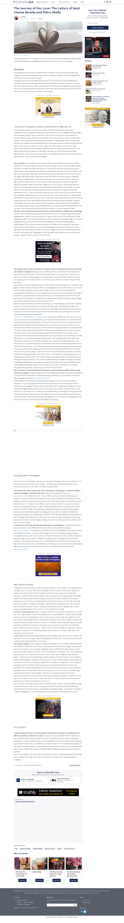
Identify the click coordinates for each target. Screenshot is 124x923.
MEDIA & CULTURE (42, 2)
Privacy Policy (86, 902)
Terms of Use (86, 900)
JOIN (82, 2)
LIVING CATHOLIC (63, 2)
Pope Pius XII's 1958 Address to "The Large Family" (30, 317)
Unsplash (27, 55)
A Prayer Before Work (98, 73)
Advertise (19, 902)
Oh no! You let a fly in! (98, 88)
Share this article (75, 765)
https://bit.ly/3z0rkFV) (21, 549)
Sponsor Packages (28, 902)
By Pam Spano (95, 75)
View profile (33, 18)
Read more (22, 880)
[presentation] (13, 867)
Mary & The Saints (50, 848)
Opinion (59, 848)
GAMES (75, 2)
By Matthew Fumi (96, 68)
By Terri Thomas (96, 103)
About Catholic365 (22, 900)
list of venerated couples (41, 378)
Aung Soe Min (20, 55)
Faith (16, 848)
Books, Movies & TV (69, 848)
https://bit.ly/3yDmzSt (21, 496)
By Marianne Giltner (96, 90)
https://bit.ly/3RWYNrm (22, 530)
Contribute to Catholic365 (23, 904)
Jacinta (23, 16)
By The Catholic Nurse (97, 84)
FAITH (53, 2)
